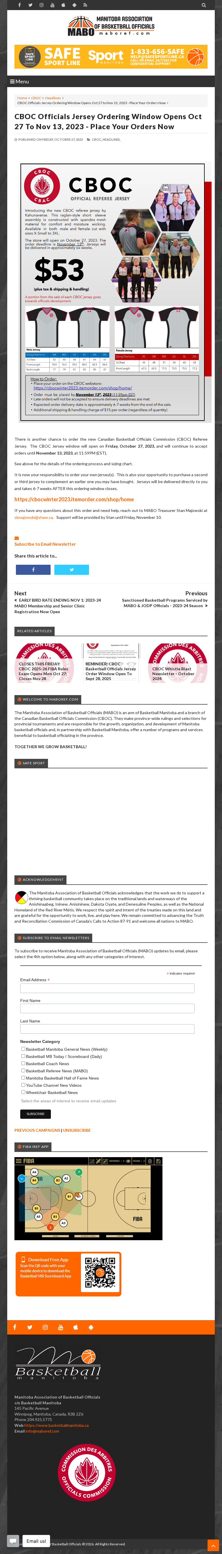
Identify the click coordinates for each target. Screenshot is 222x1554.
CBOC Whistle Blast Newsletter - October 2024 (173, 673)
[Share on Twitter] (71, 569)
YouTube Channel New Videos (54, 1085)
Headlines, (112, 139)
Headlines (53, 98)
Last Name (30, 1021)
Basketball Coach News (47, 1063)
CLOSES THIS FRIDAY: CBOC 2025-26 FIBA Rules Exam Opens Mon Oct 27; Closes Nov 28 (43, 671)
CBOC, (97, 139)
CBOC (36, 98)
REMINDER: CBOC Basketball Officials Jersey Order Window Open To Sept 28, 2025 (111, 671)
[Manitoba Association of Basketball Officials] (111, 29)
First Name (30, 1000)
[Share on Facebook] (33, 569)
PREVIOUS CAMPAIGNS (37, 1130)
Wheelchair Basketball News (52, 1092)
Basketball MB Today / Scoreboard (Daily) (64, 1056)
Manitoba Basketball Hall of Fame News (62, 1078)
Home (22, 98)
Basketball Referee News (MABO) (57, 1071)
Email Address (35, 980)
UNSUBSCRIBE (77, 1130)
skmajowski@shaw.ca (33, 517)
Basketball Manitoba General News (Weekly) (67, 1049)
